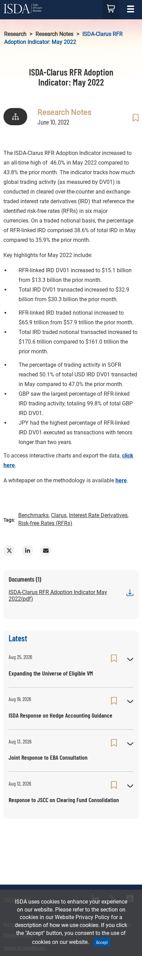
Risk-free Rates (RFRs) (45, 523)
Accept (102, 942)
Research (15, 34)
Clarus (59, 515)
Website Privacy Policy (82, 917)
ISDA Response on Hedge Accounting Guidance (60, 715)
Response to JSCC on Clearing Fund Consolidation (64, 800)
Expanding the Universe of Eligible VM (51, 673)
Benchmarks (33, 515)
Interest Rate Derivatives (98, 515)
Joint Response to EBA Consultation (48, 757)
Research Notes (54, 34)
